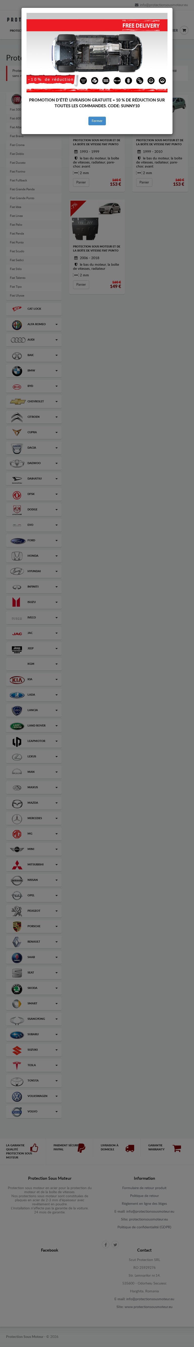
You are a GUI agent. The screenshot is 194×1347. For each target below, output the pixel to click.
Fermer (97, 121)
